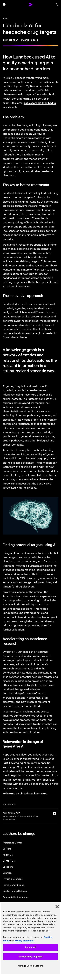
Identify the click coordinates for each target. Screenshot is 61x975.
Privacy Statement (12, 878)
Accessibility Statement (15, 896)
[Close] (57, 906)
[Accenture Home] (30, 4)
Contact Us (9, 860)
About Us (8, 854)
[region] (30, 938)
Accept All (30, 947)
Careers (7, 848)
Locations (8, 866)
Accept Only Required (30, 957)
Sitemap (7, 872)
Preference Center (12, 842)
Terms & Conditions (13, 884)
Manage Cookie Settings (30, 966)
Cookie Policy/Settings (15, 890)
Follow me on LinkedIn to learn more (25, 793)
